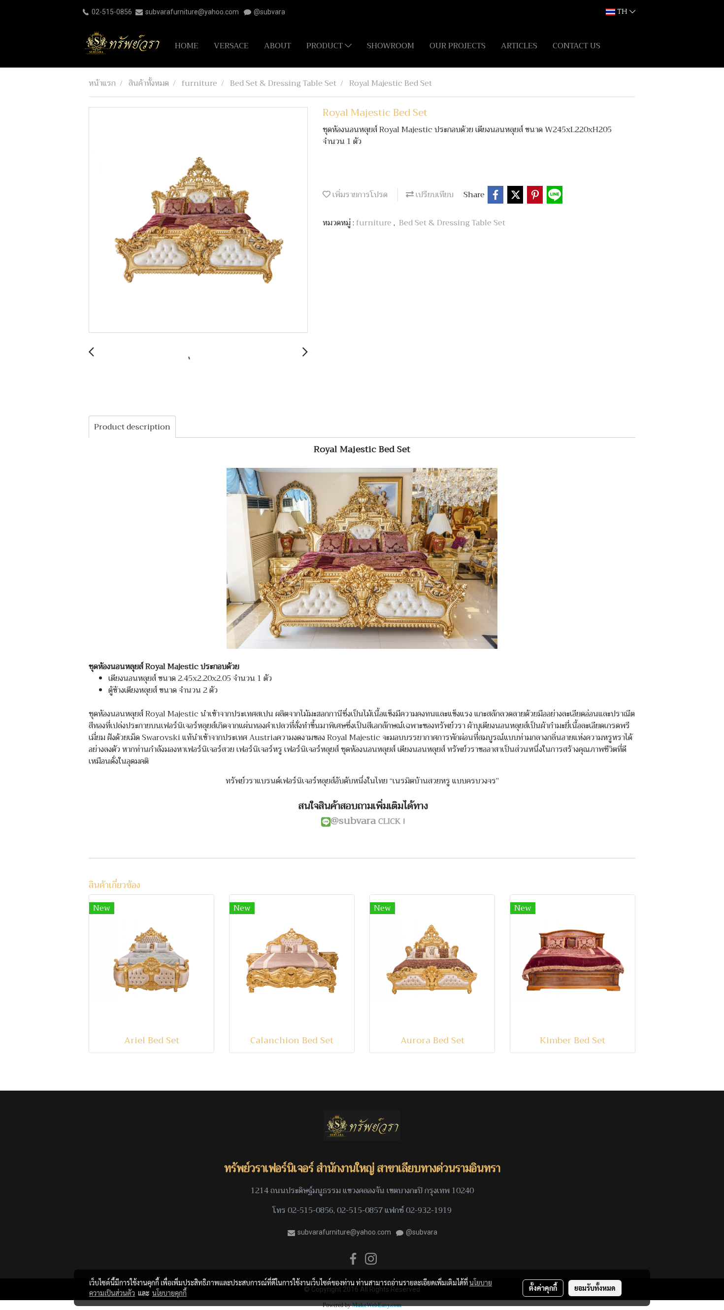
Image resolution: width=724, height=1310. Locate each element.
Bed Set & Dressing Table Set (452, 223)
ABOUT (277, 46)
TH (622, 11)
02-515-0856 (112, 12)
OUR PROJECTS (457, 46)
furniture (375, 223)
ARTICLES (519, 46)
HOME (186, 46)
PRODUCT (325, 46)
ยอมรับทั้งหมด (595, 1287)
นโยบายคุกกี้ (169, 1292)
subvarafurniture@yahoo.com (192, 12)
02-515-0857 (360, 1210)
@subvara (269, 12)
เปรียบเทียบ (434, 195)
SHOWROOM (390, 46)
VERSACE (231, 46)
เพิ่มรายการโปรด (359, 195)
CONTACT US (576, 46)
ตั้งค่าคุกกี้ (543, 1287)
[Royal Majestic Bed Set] (198, 220)
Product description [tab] (132, 427)
